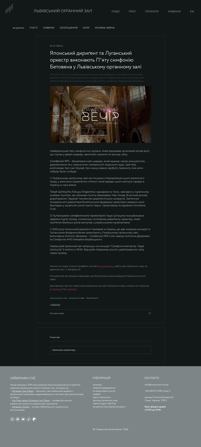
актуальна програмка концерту (109, 406)
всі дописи (18, 27)
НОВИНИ (48, 27)
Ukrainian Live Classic (22, 391)
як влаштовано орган (104, 391)
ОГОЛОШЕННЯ (69, 27)
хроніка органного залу (105, 400)
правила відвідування (104, 387)
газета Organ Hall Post (104, 403)
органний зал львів (76, 298)
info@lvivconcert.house (156, 384)
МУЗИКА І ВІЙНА (105, 27)
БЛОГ (86, 27)
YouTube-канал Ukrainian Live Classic (31, 400)
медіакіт (97, 394)
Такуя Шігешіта (92, 298)
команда (97, 384)
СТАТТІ (34, 27)
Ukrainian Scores (20, 406)
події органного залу (58, 298)
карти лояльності (102, 397)
